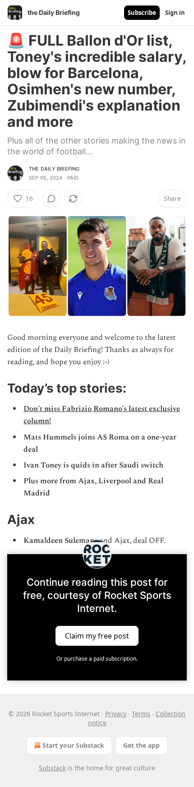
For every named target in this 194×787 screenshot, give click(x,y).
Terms (141, 713)
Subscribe (142, 13)
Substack (52, 768)
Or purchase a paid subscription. (97, 658)
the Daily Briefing (54, 169)
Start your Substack (73, 745)
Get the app (141, 745)
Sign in (175, 13)
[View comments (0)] (51, 199)
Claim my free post (97, 635)
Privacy (115, 713)
